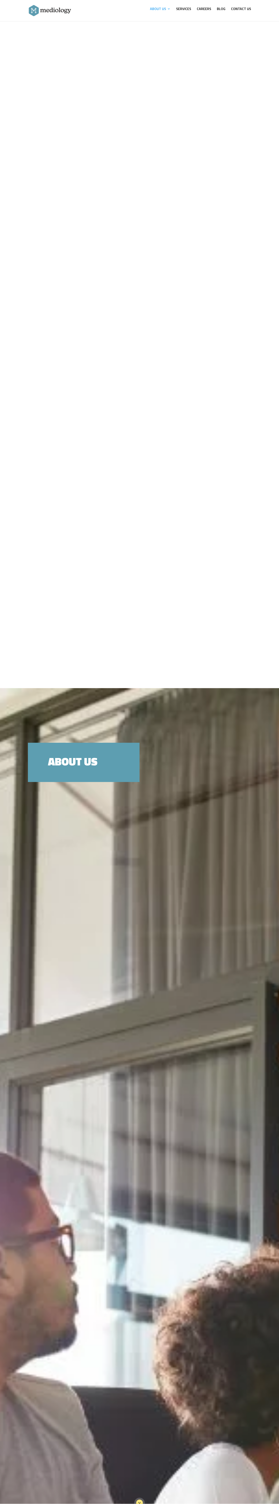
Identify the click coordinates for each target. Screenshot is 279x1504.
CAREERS (204, 9)
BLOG (221, 9)
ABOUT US (158, 9)
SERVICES (183, 9)
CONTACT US (241, 9)
